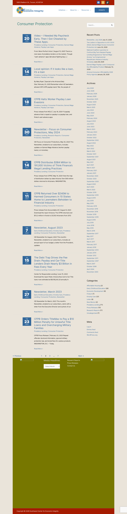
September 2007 (93, 261)
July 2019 (90, 201)
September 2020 (93, 181)
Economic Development (95, 291)
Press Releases (92, 307)
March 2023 (91, 129)
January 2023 (91, 135)
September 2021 (92, 157)
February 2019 (92, 206)
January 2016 (91, 247)
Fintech (89, 294)
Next (81, 356)
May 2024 (90, 116)
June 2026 (90, 91)
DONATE (102, 10)
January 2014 (91, 253)
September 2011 (92, 258)
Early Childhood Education (43, 231)
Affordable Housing (93, 286)
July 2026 (90, 88)
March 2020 (91, 190)
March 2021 (91, 168)
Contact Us (71, 366)
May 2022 (90, 146)
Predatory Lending (40, 45)
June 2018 (90, 225)
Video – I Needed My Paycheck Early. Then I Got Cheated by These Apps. (51, 38)
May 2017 (90, 236)
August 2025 (91, 105)
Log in (89, 327)
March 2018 (91, 231)
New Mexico (91, 302)
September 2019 (92, 195)
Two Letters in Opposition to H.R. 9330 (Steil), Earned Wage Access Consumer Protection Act (100, 45)
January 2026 (91, 96)
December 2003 (92, 272)
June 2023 (90, 127)
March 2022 (91, 151)
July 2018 (90, 222)
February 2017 (92, 244)
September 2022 (93, 140)
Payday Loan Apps (47, 47)
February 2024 (92, 118)
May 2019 (90, 203)
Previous (17, 356)
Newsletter (46, 138)
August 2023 (91, 121)
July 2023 (90, 124)
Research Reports (54, 135)
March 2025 (91, 107)
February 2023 (92, 132)
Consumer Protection (56, 45)
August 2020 (91, 184)
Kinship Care (58, 231)
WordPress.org (92, 335)
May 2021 (90, 162)
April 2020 (90, 187)
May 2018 (90, 228)
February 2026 (92, 94)
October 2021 (91, 154)
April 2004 (90, 269)
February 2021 (92, 170)
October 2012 (91, 255)
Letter (89, 299)
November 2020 (92, 176)
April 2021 (90, 165)
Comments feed (92, 332)
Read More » (38, 62)
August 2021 (91, 159)
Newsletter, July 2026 (94, 40)
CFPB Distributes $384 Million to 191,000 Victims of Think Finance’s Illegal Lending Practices (53, 165)
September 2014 (93, 250)
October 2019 (91, 192)
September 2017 (92, 233)
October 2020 (91, 179)
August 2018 (91, 220)
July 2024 (90, 110)
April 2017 (90, 239)
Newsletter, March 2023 (48, 291)
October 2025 (91, 102)
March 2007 (91, 264)
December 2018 (92, 209)
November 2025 (92, 99)
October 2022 (91, 137)
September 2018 (92, 217)
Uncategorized (92, 313)
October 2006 (91, 266)
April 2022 (90, 148)
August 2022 (91, 143)
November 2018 (92, 212)
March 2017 (91, 242)
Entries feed (91, 329)
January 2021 (91, 173)
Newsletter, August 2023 (48, 227)
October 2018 (91, 214)
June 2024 (90, 113)
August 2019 (91, 198)
